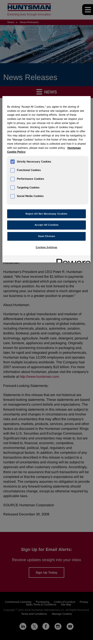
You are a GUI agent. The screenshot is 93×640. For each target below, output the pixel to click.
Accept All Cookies (46, 224)
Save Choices (46, 236)
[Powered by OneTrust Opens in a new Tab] (72, 259)
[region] (46, 179)
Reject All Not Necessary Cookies (46, 213)
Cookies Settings (46, 247)
